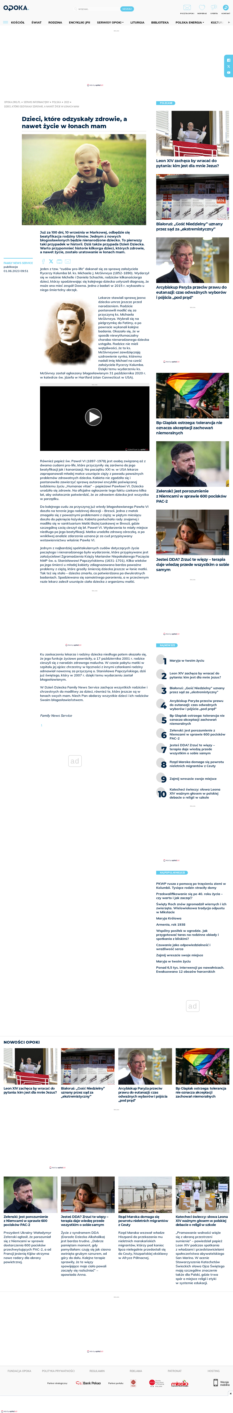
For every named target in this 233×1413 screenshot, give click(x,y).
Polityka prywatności (58, 1371)
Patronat (175, 1371)
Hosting (214, 1371)
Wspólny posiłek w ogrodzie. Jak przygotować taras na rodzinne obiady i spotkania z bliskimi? (187, 935)
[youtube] (228, 72)
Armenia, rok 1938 (170, 924)
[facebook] (228, 60)
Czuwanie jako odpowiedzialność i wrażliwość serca (183, 947)
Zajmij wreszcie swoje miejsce (179, 955)
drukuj (60, 261)
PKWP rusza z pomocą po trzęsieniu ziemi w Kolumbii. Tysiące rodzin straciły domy (191, 886)
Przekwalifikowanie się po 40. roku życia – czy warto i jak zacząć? (189, 896)
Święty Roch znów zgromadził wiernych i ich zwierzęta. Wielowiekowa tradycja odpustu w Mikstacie (191, 908)
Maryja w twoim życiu (173, 961)
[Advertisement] (116, 58)
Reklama (136, 1371)
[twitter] (228, 66)
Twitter (52, 261)
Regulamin (97, 1371)
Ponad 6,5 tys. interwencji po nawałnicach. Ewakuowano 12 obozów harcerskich (190, 969)
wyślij (68, 261)
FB (44, 261)
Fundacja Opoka (19, 1371)
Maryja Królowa (168, 918)
